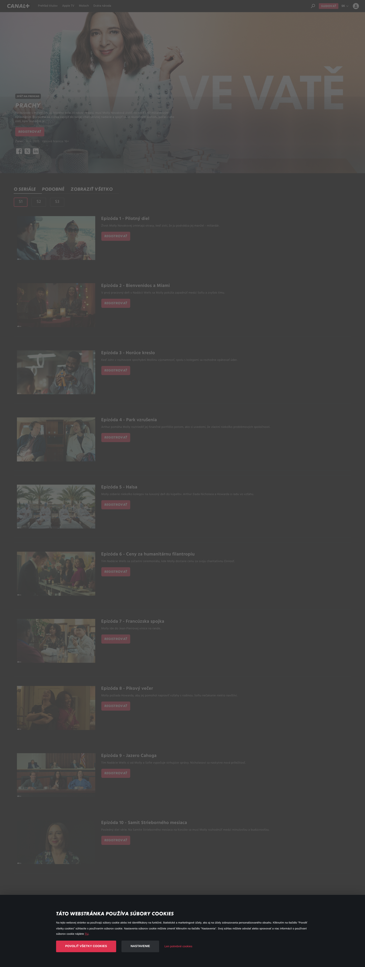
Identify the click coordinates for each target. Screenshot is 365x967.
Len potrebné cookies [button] (178, 946)
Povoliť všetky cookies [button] (86, 946)
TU (86, 933)
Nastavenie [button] (140, 946)
